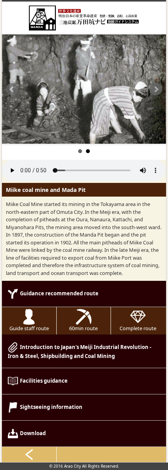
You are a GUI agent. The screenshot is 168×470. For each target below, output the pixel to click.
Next (156, 89)
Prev (12, 89)
